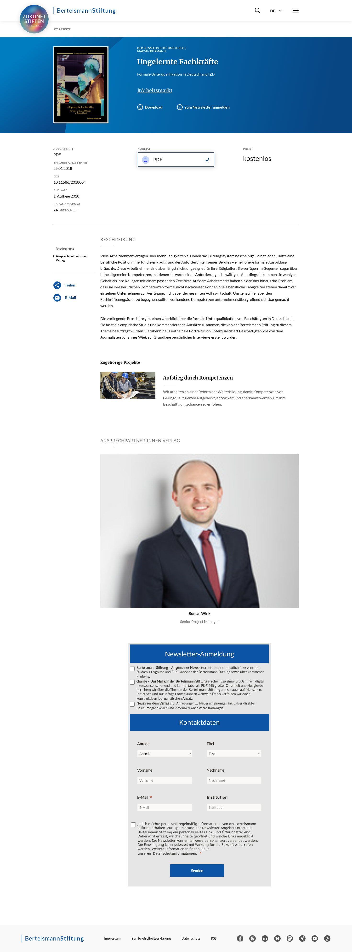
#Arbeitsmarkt (154, 91)
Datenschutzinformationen (174, 853)
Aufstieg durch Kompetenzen (198, 378)
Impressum (112, 938)
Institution (217, 797)
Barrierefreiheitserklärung (151, 938)
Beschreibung (65, 249)
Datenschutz (191, 938)
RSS (213, 938)
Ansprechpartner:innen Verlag (71, 258)
